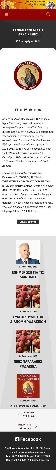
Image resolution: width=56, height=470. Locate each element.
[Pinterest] (35, 110)
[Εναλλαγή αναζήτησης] (48, 14)
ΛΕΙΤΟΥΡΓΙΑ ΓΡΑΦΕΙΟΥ (28, 406)
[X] (21, 110)
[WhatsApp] (30, 110)
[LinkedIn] (25, 110)
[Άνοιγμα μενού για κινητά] (6, 14)
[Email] (39, 110)
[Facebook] (16, 110)
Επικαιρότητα (28, 221)
